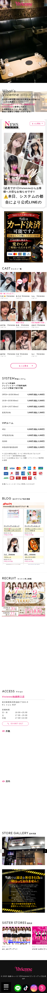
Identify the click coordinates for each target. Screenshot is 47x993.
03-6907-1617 (17, 724)
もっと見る (36, 123)
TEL (42, 989)
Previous (2, 851)
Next (45, 851)
